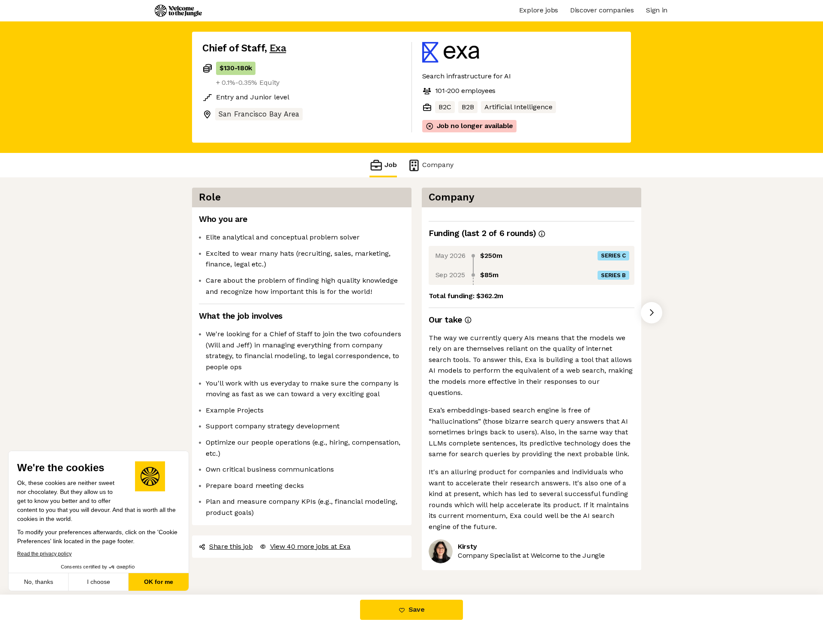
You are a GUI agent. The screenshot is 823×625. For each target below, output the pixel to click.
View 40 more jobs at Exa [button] (310, 546)
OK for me (158, 581)
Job (390, 165)
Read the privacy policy (44, 554)
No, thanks (38, 581)
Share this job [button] (231, 546)
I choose (98, 581)
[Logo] (178, 11)
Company (438, 165)
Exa (278, 48)
